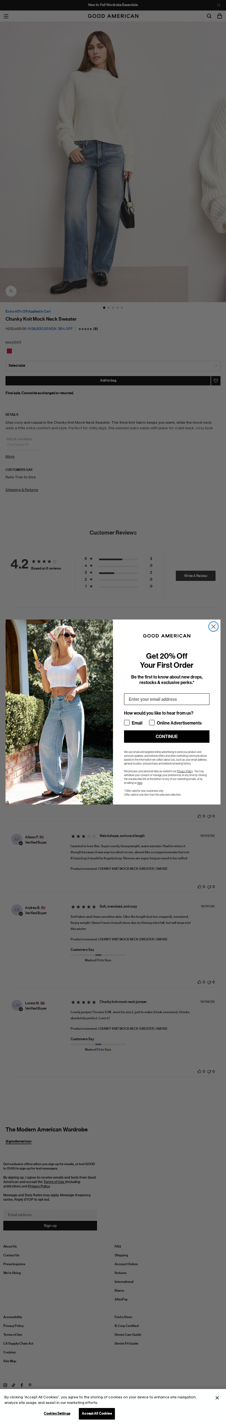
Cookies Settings (57, 1413)
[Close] (217, 1398)
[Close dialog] (213, 626)
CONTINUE (167, 736)
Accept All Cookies (97, 1413)
